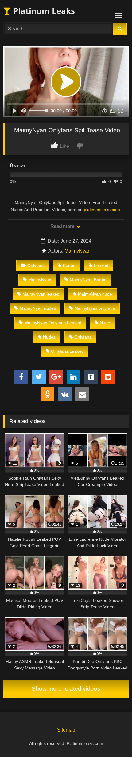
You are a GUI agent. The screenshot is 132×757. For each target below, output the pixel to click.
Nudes (49, 337)
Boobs (69, 265)
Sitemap (66, 729)
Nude (105, 322)
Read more (63, 226)
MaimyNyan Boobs (88, 279)
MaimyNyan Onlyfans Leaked (52, 322)
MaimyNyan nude (95, 294)
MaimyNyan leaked (41, 294)
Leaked (101, 265)
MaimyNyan (77, 250)
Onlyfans (36, 265)
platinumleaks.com (102, 209)
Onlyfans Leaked (67, 351)
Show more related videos (66, 688)
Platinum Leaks (43, 10)
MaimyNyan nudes (38, 308)
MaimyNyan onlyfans (94, 308)
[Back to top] (113, 739)
